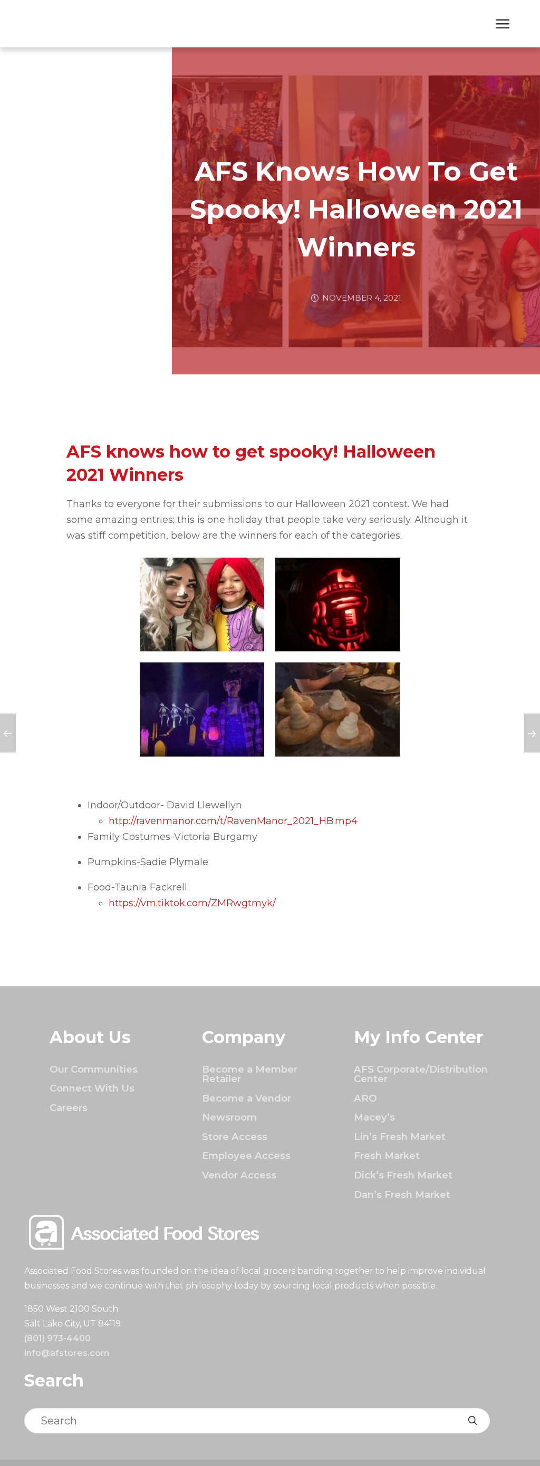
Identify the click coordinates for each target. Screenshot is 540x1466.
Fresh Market (387, 1156)
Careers (69, 1108)
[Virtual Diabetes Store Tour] (532, 733)
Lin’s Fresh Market (400, 1137)
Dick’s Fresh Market (403, 1175)
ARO (365, 1098)
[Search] (472, 1420)
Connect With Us (92, 1088)
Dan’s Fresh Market (402, 1194)
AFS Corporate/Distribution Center (421, 1074)
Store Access (234, 1137)
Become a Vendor (246, 1098)
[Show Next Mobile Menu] (503, 24)
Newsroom (229, 1117)
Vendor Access (239, 1175)
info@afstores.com (66, 1353)
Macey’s (374, 1117)
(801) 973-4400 (57, 1338)
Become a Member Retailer (249, 1074)
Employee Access (246, 1156)
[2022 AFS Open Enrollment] (8, 733)
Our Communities (94, 1069)
